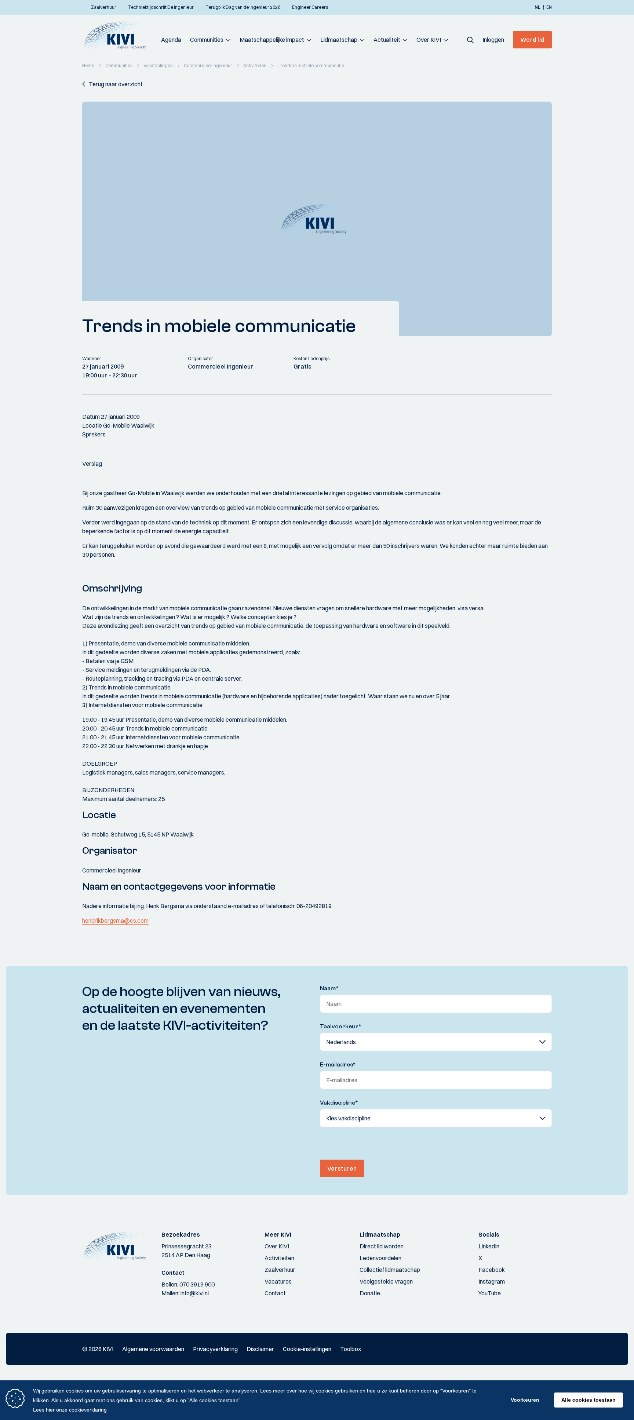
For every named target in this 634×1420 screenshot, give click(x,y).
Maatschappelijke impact (272, 39)
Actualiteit (387, 39)
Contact (275, 1293)
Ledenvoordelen (380, 1258)
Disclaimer (260, 1349)
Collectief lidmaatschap (390, 1269)
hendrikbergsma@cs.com (115, 920)
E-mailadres (338, 1064)
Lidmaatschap (338, 39)
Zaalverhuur (280, 1269)
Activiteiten (279, 1258)
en (549, 7)
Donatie (370, 1293)
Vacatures (278, 1281)
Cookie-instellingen (307, 1349)
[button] (470, 40)
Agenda (171, 39)
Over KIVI (428, 39)
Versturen (342, 1168)
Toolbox (350, 1349)
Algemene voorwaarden (153, 1349)
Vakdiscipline (339, 1102)
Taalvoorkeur (340, 1026)
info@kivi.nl (195, 1293)
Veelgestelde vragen (386, 1281)
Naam (329, 988)
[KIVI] (118, 35)
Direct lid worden (382, 1246)
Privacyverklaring (215, 1349)
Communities (206, 39)
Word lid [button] (532, 39)
